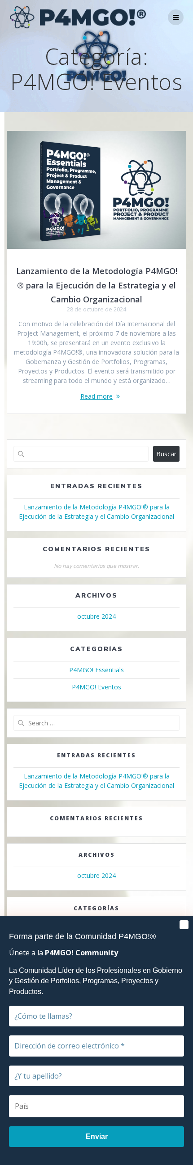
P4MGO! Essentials (96, 670)
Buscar (166, 454)
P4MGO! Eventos (96, 687)
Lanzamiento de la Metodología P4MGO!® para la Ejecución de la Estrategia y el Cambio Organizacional (96, 285)
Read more (96, 396)
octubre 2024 (96, 616)
